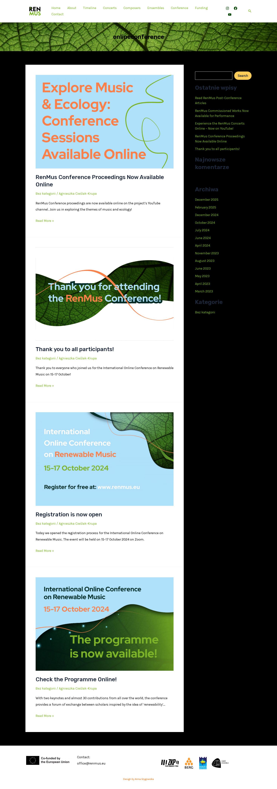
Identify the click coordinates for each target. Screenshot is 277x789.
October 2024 (205, 223)
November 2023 (207, 253)
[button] (250, 11)
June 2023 (203, 268)
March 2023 (204, 291)
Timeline (89, 8)
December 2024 (206, 215)
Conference (179, 8)
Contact (57, 14)
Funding (201, 8)
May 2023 (202, 276)
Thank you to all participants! (75, 349)
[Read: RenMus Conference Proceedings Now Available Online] (105, 121)
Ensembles (155, 8)
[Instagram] (227, 8)
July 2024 (202, 230)
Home (55, 8)
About (71, 8)
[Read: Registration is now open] (105, 459)
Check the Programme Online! (76, 679)
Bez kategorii (46, 193)
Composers (132, 8)
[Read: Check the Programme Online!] (105, 624)
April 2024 (202, 245)
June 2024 (203, 238)
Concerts (110, 8)
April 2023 (202, 284)
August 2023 (204, 261)
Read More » (45, 221)
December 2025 (206, 200)
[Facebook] (235, 8)
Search (200, 68)
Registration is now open (69, 514)
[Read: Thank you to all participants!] (105, 294)
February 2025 (205, 207)
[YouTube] (229, 14)
